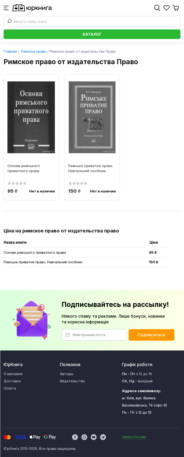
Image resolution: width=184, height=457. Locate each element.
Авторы (66, 374)
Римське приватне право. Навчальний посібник (90, 168)
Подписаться (151, 335)
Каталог (92, 34)
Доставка (12, 381)
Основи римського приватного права (23, 168)
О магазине (13, 374)
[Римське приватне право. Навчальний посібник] (92, 117)
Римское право (33, 51)
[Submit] (8, 21)
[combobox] (92, 21)
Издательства (72, 381)
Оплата (10, 388)
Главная (10, 51)
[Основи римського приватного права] (31, 117)
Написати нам (134, 436)
